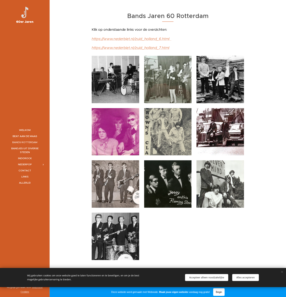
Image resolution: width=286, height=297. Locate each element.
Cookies (25, 291)
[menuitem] (25, 130)
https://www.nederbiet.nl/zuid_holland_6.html (131, 38)
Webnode (37, 287)
